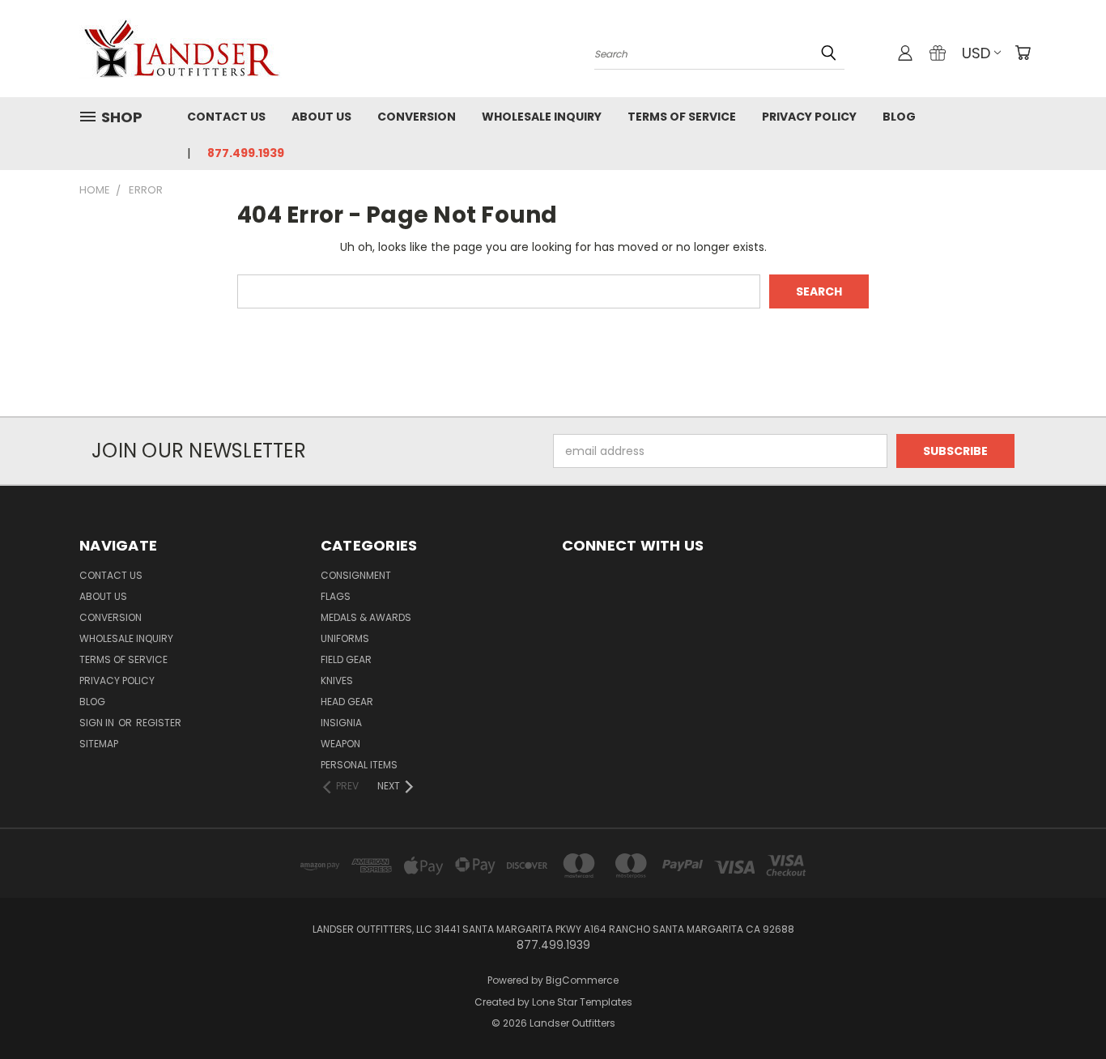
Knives (337, 680)
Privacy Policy (809, 116)
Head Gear (347, 701)
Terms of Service (681, 116)
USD (976, 53)
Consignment (356, 575)
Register (158, 722)
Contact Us (226, 116)
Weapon (340, 744)
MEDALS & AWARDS (366, 617)
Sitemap (98, 744)
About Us (321, 116)
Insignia (341, 722)
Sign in (98, 722)
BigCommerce (582, 980)
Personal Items (359, 765)
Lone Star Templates (582, 1002)
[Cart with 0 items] (1023, 53)
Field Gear (346, 659)
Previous (1063, 1008)
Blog (899, 116)
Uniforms (345, 638)
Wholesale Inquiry (542, 116)
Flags (336, 596)
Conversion (416, 116)
